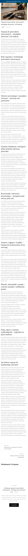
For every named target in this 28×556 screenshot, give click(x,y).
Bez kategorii (14, 485)
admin (3, 27)
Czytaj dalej (14, 505)
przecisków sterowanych (11, 62)
